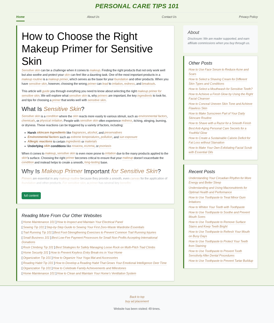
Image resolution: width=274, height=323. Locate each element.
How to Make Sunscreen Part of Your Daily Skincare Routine (217, 116)
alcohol (92, 132)
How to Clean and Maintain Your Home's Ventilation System (96, 273)
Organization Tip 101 (37, 257)
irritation (117, 83)
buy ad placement (137, 301)
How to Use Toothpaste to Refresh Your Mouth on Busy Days (219, 234)
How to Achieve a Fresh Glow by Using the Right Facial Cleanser (221, 96)
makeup (95, 70)
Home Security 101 (35, 252)
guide (46, 91)
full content (31, 195)
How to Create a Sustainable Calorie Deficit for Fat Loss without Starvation (219, 140)
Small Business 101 (36, 237)
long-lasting (92, 162)
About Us (93, 16)
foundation (121, 79)
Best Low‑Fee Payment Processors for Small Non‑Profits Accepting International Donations (90, 240)
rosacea (77, 146)
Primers (27, 178)
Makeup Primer (62, 171)
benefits (125, 182)
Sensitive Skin (62, 109)
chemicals (28, 120)
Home (20, 16)
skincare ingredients (51, 132)
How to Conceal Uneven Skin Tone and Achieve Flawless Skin (220, 106)
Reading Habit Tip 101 (38, 263)
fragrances (79, 132)
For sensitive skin (74, 182)
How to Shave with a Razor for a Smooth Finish (220, 123)
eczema (89, 146)
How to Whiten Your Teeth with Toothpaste (217, 207)
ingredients (144, 95)
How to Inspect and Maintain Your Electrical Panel (90, 222)
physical (45, 120)
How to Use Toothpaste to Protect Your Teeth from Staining (218, 243)
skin (67, 74)
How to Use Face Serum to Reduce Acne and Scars (219, 72)
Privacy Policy (248, 16)
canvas (135, 178)
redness (129, 83)
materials (91, 141)
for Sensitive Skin (134, 171)
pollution (106, 137)
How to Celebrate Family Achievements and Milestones (89, 268)
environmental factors (152, 116)
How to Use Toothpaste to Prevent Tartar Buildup (221, 260)
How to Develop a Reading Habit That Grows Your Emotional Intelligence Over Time (111, 263)
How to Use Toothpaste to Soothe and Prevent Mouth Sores (219, 214)
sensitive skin (38, 83)
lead (105, 83)
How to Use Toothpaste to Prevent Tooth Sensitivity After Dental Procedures (215, 253)
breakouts (148, 83)
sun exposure (128, 137)
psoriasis (105, 146)
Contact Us (169, 16)
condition (52, 116)
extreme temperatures (85, 137)
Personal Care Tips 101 (137, 6)
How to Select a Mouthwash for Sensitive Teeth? (221, 88)
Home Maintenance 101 (39, 222)
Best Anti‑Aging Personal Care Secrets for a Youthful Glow (217, 130)
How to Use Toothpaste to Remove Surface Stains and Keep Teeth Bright (217, 224)
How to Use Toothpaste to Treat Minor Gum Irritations (217, 199)
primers (103, 95)
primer (92, 83)
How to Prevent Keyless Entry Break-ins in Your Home (86, 252)
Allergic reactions (40, 141)
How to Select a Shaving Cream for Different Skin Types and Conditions (218, 81)
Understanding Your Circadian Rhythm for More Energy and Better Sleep (220, 180)
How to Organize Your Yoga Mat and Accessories (85, 257)
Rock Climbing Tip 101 (38, 247)
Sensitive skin (31, 70)
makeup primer (58, 79)
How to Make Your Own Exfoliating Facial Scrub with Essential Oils (220, 150)
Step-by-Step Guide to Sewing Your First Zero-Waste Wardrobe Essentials (95, 227)
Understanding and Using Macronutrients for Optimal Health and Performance (218, 190)
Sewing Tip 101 (33, 227)
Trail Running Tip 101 (37, 232)
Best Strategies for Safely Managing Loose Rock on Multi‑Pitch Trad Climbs (105, 247)
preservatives (113, 132)
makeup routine (32, 79)
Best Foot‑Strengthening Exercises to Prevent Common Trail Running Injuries (105, 232)
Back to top (137, 296)
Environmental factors (43, 137)
